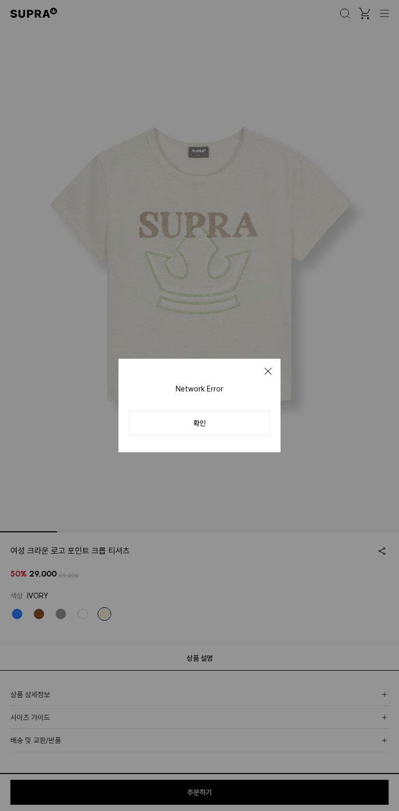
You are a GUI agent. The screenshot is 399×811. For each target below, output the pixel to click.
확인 (199, 423)
